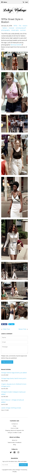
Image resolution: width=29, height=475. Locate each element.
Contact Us (15, 423)
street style (15, 30)
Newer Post (22, 329)
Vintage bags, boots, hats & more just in (13, 378)
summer (23, 30)
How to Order (14, 428)
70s (20, 25)
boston (25, 25)
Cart (26, 2)
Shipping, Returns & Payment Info (14, 430)
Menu (5, 2)
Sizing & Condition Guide (14, 432)
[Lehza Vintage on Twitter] (11, 452)
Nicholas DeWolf (16, 45)
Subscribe (23, 464)
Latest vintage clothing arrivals (11, 408)
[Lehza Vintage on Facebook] (14, 452)
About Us (14, 440)
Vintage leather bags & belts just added (14, 372)
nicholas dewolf (21, 28)
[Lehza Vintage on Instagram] (18, 452)
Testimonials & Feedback (14, 442)
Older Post (6, 329)
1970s (15, 25)
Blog (14, 444)
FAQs (14, 426)
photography (5, 30)
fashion (5, 28)
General (11, 28)
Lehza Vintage (16, 469)
